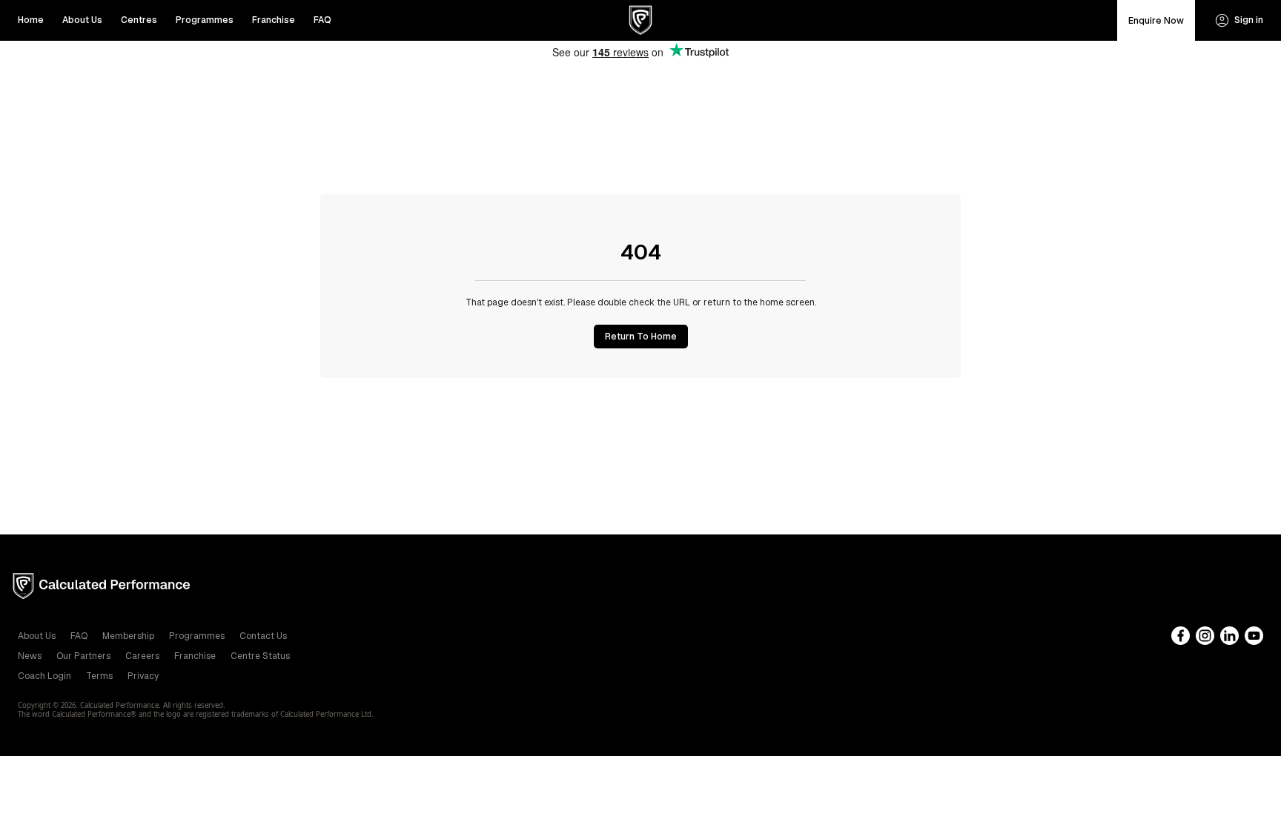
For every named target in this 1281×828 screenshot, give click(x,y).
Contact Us (263, 636)
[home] (641, 20)
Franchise (273, 20)
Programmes (205, 20)
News (30, 656)
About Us (82, 20)
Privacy (143, 676)
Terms (99, 676)
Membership (128, 636)
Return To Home (641, 336)
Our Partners (83, 656)
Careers (142, 656)
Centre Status (260, 656)
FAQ (322, 20)
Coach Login (44, 676)
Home (31, 20)
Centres (139, 20)
